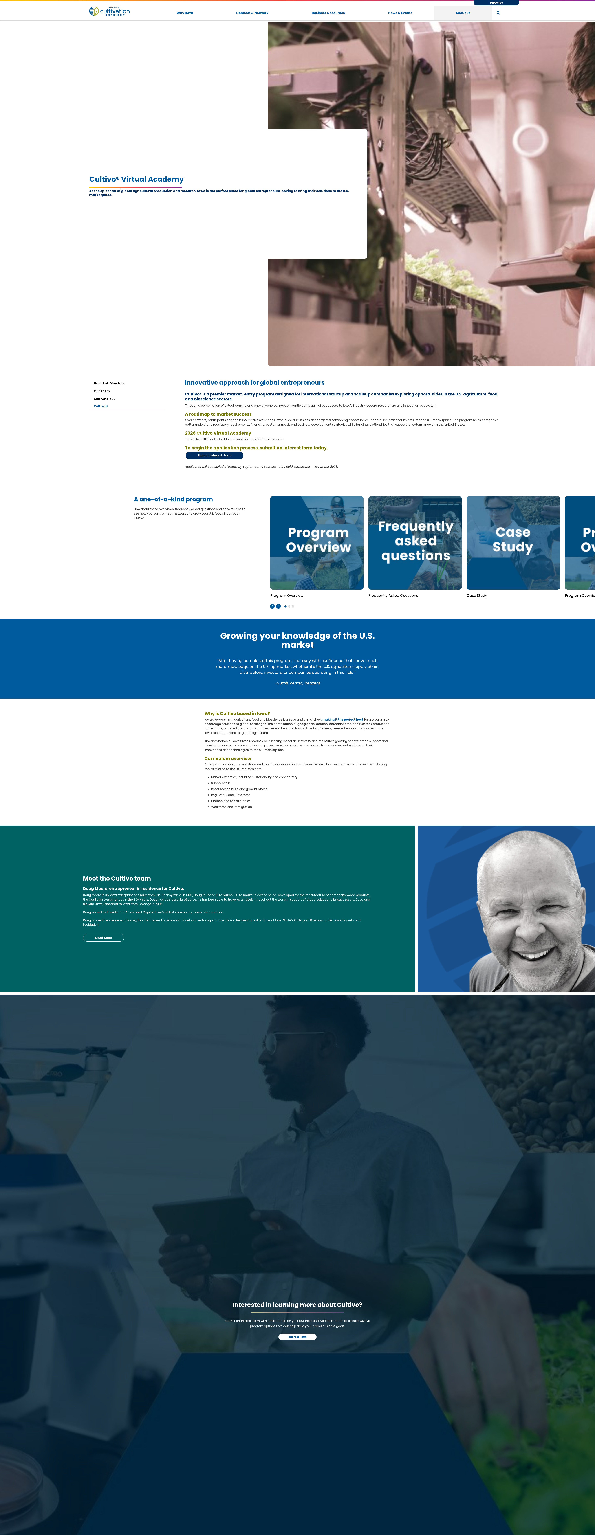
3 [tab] (289, 606)
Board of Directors (109, 383)
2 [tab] (285, 606)
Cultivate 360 (105, 399)
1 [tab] (293, 606)
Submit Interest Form (214, 455)
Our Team (102, 391)
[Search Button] (498, 13)
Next (278, 606)
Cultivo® (101, 406)
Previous (272, 606)
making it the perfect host (342, 719)
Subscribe (496, 2)
